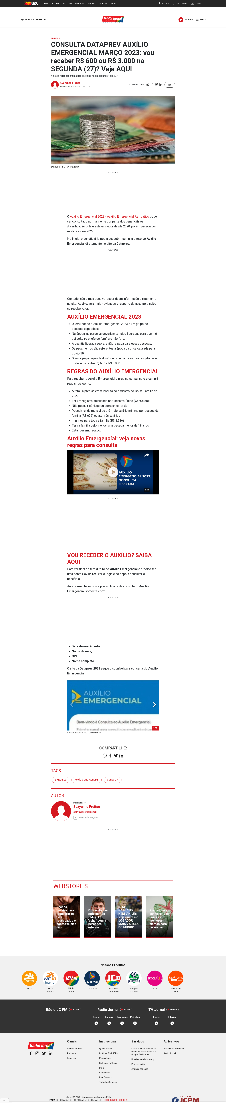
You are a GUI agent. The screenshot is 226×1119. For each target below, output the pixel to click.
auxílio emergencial (86, 780)
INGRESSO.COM (51, 3)
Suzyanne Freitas (70, 82)
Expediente (104, 1072)
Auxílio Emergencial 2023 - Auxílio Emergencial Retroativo (109, 216)
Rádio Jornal (170, 1053)
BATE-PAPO (182, 3)
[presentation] (154, 704)
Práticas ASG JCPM (108, 1053)
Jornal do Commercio (174, 1048)
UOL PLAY (102, 3)
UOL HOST (67, 3)
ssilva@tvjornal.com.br (85, 811)
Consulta (112, 780)
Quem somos (105, 1048)
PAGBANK (79, 3)
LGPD (102, 1068)
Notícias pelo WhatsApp (142, 1059)
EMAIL (199, 3)
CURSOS (91, 3)
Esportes (71, 1058)
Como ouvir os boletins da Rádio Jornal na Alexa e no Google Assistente (144, 1051)
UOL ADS (114, 3)
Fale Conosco (105, 1077)
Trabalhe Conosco (108, 1082)
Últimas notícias (75, 1048)
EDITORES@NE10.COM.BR (115, 1100)
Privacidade (105, 1058)
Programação (138, 1064)
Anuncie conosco (139, 1069)
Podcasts (71, 1053)
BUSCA (165, 3)
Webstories (70, 886)
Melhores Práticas (108, 1063)
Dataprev (60, 780)
